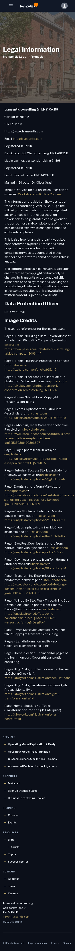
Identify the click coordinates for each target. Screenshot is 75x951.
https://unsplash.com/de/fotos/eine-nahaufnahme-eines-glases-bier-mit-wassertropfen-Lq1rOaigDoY (30, 618)
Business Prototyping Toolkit (26, 798)
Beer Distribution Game (23, 790)
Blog (11, 839)
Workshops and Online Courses (39, 194)
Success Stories (18, 861)
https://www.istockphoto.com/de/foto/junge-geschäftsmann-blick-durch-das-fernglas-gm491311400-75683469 (35, 589)
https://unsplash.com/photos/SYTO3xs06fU (34, 520)
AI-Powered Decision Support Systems (32, 766)
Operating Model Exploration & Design (32, 744)
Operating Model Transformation (29, 751)
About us (13, 878)
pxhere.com (20, 365)
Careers (13, 893)
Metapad (13, 783)
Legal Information (37, 943)
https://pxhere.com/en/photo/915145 (30, 369)
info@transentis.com (27, 138)
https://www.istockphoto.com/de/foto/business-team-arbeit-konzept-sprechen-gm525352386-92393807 (37, 438)
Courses (13, 815)
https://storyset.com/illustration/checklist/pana (37, 678)
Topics (12, 854)
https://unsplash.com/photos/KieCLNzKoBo (34, 536)
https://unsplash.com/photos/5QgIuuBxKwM (35, 479)
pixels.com (11, 345)
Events (12, 822)
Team (11, 886)
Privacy (55, 943)
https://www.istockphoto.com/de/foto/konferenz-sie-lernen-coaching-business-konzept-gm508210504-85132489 (39, 500)
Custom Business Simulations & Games (32, 758)
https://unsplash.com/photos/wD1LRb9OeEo (35, 418)
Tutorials (13, 847)
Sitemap (67, 943)
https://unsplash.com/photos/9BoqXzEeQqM (35, 568)
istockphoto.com (34, 429)
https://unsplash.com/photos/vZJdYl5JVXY (33, 552)
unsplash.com (37, 413)
